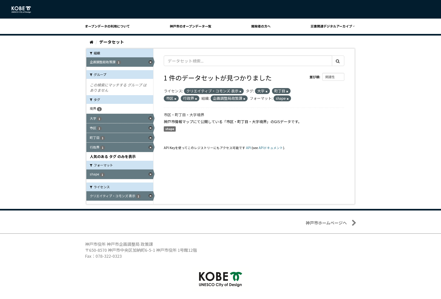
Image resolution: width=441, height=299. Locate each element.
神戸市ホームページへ (326, 223)
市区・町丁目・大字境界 (184, 114)
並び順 (314, 77)
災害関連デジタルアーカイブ (331, 26)
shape (169, 129)
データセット (111, 42)
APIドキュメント (271, 147)
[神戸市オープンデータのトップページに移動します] (23, 9)
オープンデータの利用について (107, 26)
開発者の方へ (261, 26)
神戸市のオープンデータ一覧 (190, 26)
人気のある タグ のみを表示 (113, 156)
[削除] (240, 91)
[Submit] (338, 60)
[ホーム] (91, 42)
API (248, 147)
